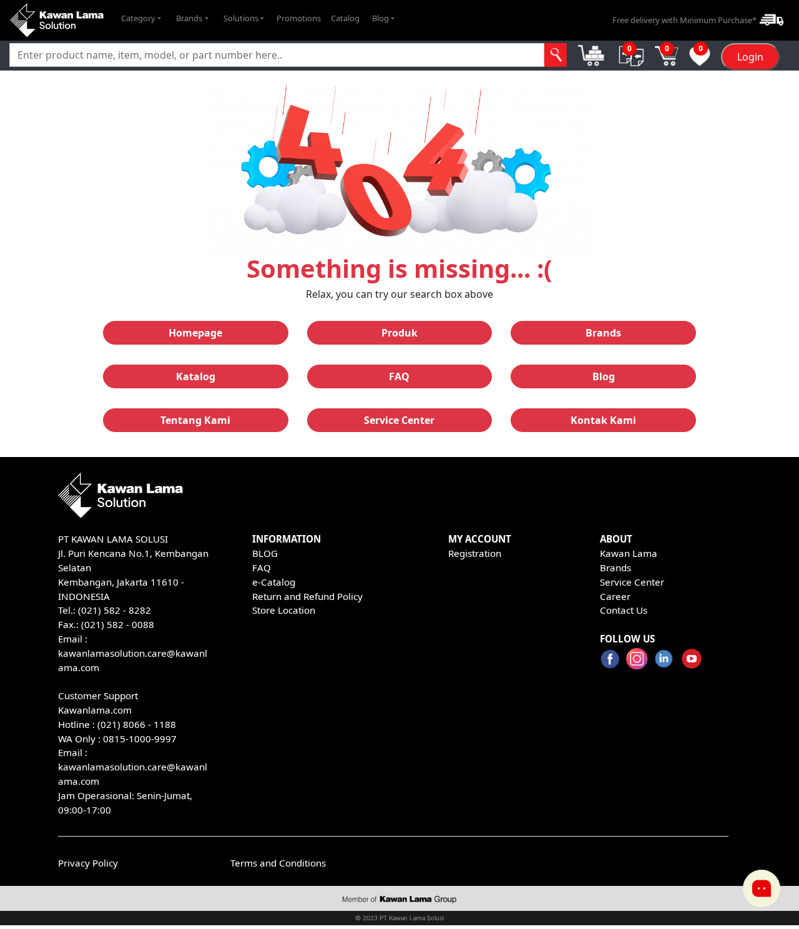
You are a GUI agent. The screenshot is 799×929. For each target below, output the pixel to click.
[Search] (555, 55)
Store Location (283, 610)
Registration (474, 553)
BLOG (265, 553)
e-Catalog (273, 582)
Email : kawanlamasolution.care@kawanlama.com (132, 766)
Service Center (632, 582)
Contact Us (623, 610)
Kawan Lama (628, 553)
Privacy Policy (88, 863)
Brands (615, 567)
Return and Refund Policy (307, 596)
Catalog (345, 18)
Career (615, 596)
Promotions (299, 18)
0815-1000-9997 (140, 738)
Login (750, 57)
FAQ (261, 567)
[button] (141, 18)
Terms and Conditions (278, 863)
